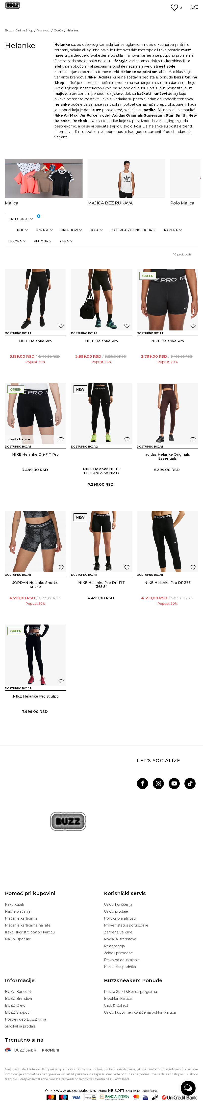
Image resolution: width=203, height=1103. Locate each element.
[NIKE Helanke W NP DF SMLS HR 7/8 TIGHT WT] (87, 455)
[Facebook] (142, 783)
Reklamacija (114, 946)
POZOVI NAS (101, 45)
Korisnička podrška (120, 967)
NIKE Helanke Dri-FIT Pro (35, 454)
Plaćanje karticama (21, 918)
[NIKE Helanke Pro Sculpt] (35, 655)
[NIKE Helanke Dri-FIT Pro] (35, 413)
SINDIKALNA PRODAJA (101, 54)
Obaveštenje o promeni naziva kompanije (101, 18)
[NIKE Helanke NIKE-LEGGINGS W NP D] (101, 413)
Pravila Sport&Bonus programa (130, 991)
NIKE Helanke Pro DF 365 (167, 583)
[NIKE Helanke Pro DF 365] (167, 541)
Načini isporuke (18, 939)
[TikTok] (190, 783)
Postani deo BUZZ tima (25, 1019)
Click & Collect (116, 1005)
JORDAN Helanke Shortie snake (35, 585)
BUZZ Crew (15, 1005)
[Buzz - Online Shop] (12, 7)
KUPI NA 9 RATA (101, 30)
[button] (20, 219)
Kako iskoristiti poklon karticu (30, 932)
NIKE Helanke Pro (35, 341)
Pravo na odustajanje (122, 960)
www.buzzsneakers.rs (76, 1090)
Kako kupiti (14, 904)
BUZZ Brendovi (18, 998)
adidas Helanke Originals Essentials (167, 456)
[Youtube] (174, 783)
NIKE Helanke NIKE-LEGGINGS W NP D (101, 471)
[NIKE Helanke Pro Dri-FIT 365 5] (101, 541)
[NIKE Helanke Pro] (35, 299)
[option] (43, 182)
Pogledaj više (101, 25)
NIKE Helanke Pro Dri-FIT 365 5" (101, 585)
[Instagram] (158, 783)
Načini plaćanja (17, 911)
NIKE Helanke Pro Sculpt (35, 696)
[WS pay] (90, 1097)
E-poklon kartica (118, 998)
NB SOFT (116, 1090)
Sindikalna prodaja (20, 1026)
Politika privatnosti (120, 918)
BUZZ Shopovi (17, 1012)
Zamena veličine (118, 932)
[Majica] (44, 178)
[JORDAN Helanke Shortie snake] (35, 541)
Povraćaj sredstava (120, 939)
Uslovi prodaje (116, 911)
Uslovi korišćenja (118, 904)
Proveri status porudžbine (126, 925)
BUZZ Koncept (18, 991)
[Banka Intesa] (115, 1097)
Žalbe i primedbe (118, 953)
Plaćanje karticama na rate (28, 925)
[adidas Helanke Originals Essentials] (167, 413)
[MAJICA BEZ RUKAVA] (126, 178)
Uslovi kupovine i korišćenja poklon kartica (140, 1012)
